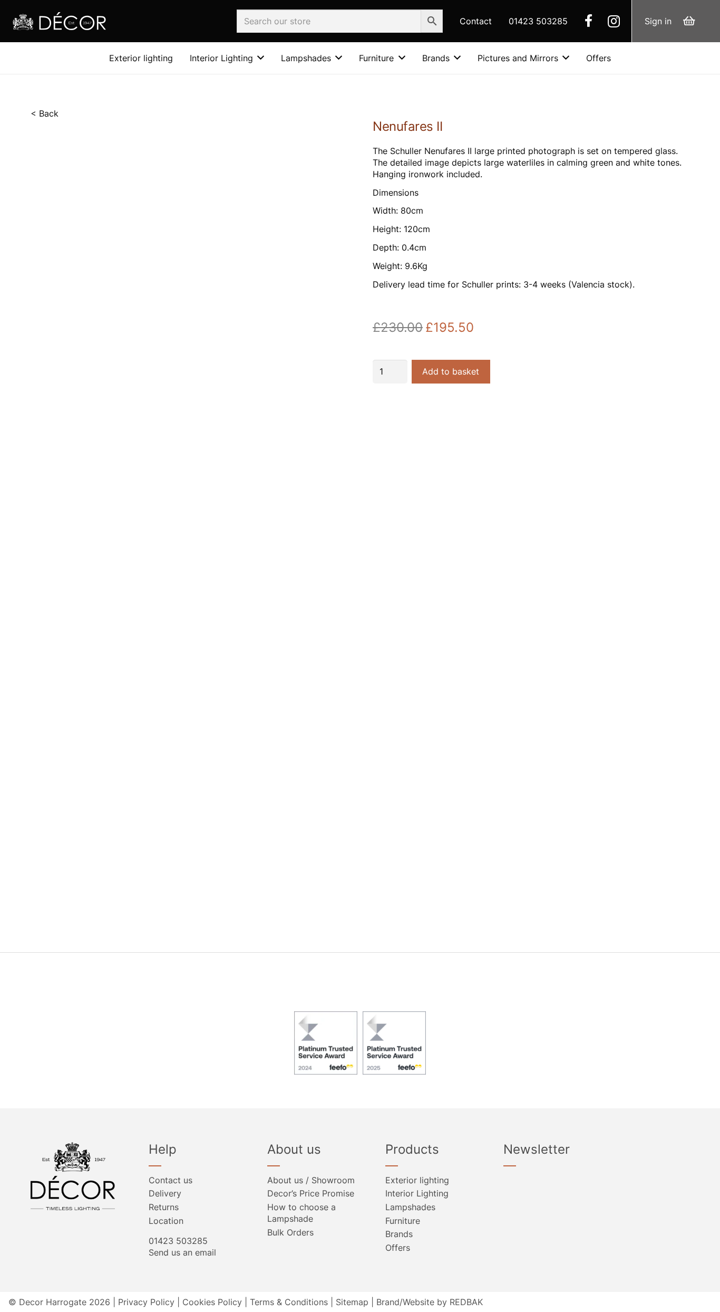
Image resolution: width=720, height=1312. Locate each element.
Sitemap (352, 1302)
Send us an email (182, 1252)
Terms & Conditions (289, 1302)
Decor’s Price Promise (310, 1193)
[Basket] (688, 21)
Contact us (170, 1180)
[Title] (588, 20)
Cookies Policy (212, 1302)
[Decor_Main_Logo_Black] (77, 1176)
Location (166, 1220)
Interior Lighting (417, 1193)
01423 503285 (178, 1241)
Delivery (165, 1193)
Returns (164, 1207)
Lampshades (410, 1207)
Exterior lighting (417, 1180)
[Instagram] (614, 21)
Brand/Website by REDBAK (429, 1302)
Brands (399, 1234)
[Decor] (59, 21)
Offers (397, 1247)
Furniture (402, 1220)
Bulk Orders (290, 1232)
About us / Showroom (311, 1180)
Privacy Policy (146, 1302)
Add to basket (450, 371)
